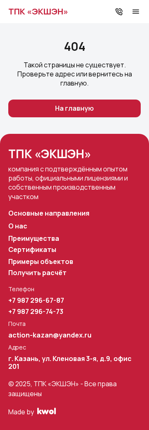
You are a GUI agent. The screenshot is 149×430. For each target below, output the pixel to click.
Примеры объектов (40, 262)
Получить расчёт (37, 273)
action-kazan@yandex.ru (49, 335)
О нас (17, 226)
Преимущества (33, 238)
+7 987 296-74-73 (35, 312)
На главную (74, 108)
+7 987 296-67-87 (36, 300)
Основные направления (48, 213)
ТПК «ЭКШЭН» (38, 12)
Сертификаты (32, 250)
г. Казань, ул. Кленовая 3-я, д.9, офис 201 (70, 363)
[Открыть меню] (136, 12)
